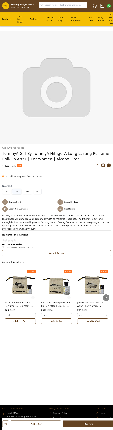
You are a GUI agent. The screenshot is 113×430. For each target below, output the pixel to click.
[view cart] (102, 6)
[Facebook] (109, 165)
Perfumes (34, 19)
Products (6, 19)
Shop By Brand (20, 19)
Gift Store (90, 19)
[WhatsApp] (103, 165)
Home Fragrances (76, 19)
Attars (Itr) (61, 19)
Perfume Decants (50, 19)
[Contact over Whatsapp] (109, 6)
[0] (102, 6)
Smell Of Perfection (20, 7)
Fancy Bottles (101, 19)
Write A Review (56, 253)
